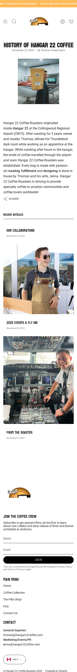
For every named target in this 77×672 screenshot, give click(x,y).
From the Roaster (19, 432)
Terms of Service (16, 569)
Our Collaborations (20, 230)
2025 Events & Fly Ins (22, 322)
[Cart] (71, 21)
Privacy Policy (64, 566)
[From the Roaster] (38, 380)
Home (7, 585)
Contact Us (10, 613)
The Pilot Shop (12, 599)
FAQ (6, 606)
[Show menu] (5, 21)
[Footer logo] (18, 493)
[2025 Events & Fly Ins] (38, 279)
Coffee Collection (14, 592)
